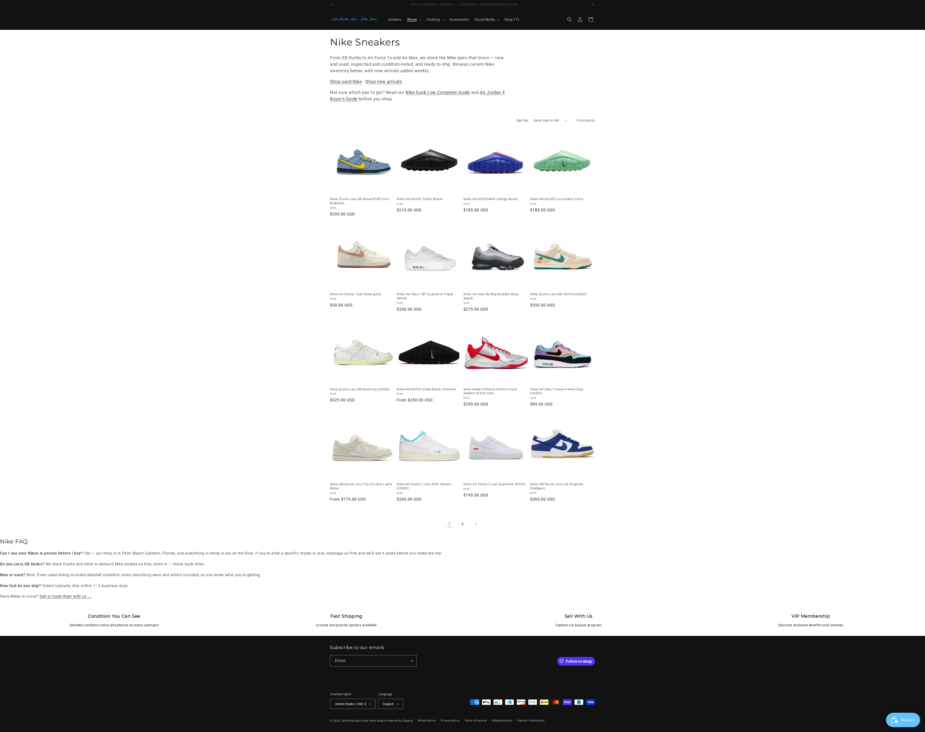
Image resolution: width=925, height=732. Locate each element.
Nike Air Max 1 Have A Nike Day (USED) (556, 391)
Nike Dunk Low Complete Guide (437, 92)
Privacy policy (450, 720)
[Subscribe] (411, 661)
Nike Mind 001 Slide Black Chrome (426, 389)
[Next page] (475, 523)
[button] (413, 19)
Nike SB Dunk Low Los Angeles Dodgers (556, 486)
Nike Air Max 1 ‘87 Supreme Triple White (425, 296)
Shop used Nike (346, 81)
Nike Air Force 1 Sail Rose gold (355, 294)
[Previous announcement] (331, 4)
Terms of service (475, 720)
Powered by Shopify (399, 720)
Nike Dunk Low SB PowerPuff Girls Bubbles (359, 201)
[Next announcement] (593, 4)
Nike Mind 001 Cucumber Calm (556, 199)
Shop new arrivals (383, 81)
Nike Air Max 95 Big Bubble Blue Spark (491, 296)
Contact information (530, 720)
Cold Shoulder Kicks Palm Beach (363, 720)
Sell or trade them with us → (66, 596)
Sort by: (523, 120)
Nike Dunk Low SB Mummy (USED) (360, 389)
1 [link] (449, 523)
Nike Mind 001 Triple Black (420, 199)
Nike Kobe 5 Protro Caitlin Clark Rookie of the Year (490, 391)
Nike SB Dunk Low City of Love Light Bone (361, 486)
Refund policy (427, 720)
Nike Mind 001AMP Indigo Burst (490, 199)
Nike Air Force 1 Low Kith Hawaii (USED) (424, 486)
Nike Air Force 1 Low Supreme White (494, 484)
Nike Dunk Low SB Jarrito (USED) (558, 294)
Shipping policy (502, 720)
